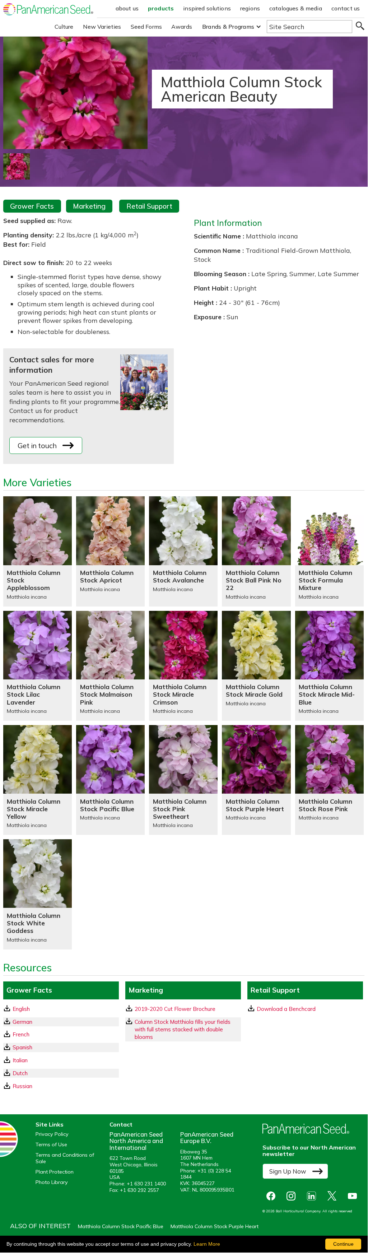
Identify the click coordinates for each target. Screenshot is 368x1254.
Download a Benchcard (286, 1008)
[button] (232, 26)
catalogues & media (295, 8)
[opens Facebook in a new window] (272, 1196)
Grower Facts (32, 206)
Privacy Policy (52, 1134)
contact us (345, 8)
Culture (64, 26)
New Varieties (102, 26)
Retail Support (149, 206)
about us (127, 8)
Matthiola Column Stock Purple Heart (214, 1226)
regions (250, 8)
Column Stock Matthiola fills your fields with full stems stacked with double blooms (182, 1029)
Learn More (207, 1244)
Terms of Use (51, 1145)
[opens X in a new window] (333, 1196)
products (161, 8)
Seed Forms (146, 26)
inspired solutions (207, 8)
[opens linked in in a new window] (313, 1196)
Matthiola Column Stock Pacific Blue (120, 1226)
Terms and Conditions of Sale (65, 1158)
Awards (181, 26)
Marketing (89, 206)
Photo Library (52, 1182)
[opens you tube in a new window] (354, 1196)
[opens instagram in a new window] (293, 1196)
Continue (343, 1244)
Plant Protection (55, 1172)
